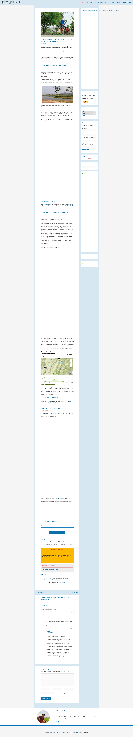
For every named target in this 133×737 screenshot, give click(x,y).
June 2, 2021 (62, 582)
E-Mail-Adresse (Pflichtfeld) (86, 132)
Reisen (91, 2)
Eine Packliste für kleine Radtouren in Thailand (50, 569)
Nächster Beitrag (75, 592)
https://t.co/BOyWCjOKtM (49, 579)
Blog (88, 2)
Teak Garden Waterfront (52, 402)
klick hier (83, 115)
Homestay (69, 347)
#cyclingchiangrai (64, 579)
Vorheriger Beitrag (38, 592)
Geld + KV (107, 2)
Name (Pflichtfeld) (85, 128)
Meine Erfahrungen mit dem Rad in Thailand (50, 570)
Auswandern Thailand (99, 2)
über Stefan (118, 2)
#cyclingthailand (57, 579)
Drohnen (112, 2)
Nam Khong (48, 399)
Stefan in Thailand (11, 2)
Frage (87, 144)
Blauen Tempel (59, 498)
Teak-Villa (48, 204)
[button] (127, 2)
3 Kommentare (43, 43)
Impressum (56, 732)
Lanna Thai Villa (70, 205)
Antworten (72, 612)
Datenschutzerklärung (62, 732)
